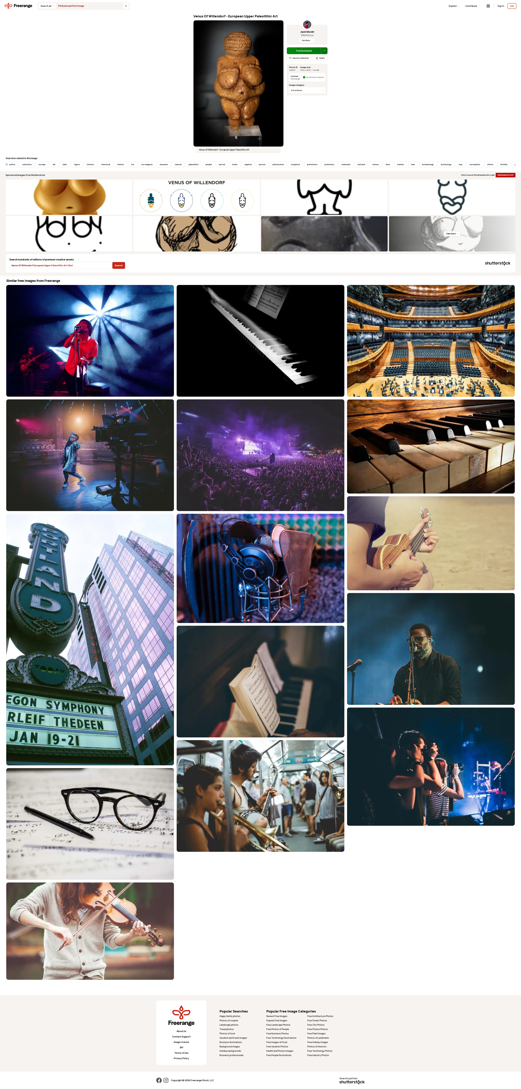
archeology (330, 164)
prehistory (213, 164)
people (93, 164)
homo (118, 164)
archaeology (312, 164)
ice (16, 164)
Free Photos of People (277, 1029)
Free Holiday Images (317, 1042)
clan (297, 164)
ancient (506, 164)
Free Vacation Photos (277, 1046)
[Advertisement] (428, 847)
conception (358, 164)
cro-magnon (31, 164)
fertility (388, 164)
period (106, 164)
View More (450, 233)
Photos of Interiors (317, 1046)
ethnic (374, 164)
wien (272, 164)
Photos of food (227, 1033)
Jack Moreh (307, 31)
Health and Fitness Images (279, 1050)
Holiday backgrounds (230, 1050)
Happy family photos (230, 1016)
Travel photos (227, 1029)
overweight (430, 164)
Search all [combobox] (46, 5)
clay (344, 164)
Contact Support (181, 1036)
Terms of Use (181, 1052)
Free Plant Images (316, 1033)
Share (322, 58)
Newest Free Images (276, 1016)
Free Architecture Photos (320, 1016)
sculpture (179, 164)
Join (512, 5)
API (181, 1047)
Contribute (471, 5)
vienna (259, 164)
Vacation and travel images (233, 1037)
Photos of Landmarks (318, 1037)
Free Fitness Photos (317, 1029)
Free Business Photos (277, 1033)
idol (415, 164)
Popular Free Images (276, 1020)
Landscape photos (229, 1024)
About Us (181, 1031)
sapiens (132, 164)
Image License (181, 1042)
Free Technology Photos (319, 1050)
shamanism (477, 164)
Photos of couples (229, 1020)
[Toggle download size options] (324, 50)
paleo (445, 164)
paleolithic (77, 164)
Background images (230, 1046)
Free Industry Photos (318, 1055)
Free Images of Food (276, 1042)
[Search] (126, 6)
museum (48, 164)
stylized (245, 164)
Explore (453, 5)
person (146, 164)
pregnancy (460, 164)
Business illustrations (231, 1042)
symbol (492, 164)
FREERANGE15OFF (505, 175)
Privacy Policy (181, 1058)
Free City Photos (316, 1024)
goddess (403, 164)
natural (62, 164)
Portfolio (306, 40)
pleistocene (162, 164)
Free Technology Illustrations (281, 1037)
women (284, 164)
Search (119, 265)
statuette (229, 164)
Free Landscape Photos (278, 1024)
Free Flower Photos (317, 1020)
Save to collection (301, 58)
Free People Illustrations (278, 1055)
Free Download (304, 50)
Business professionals (232, 1055)
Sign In (501, 5)
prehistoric (196, 164)
